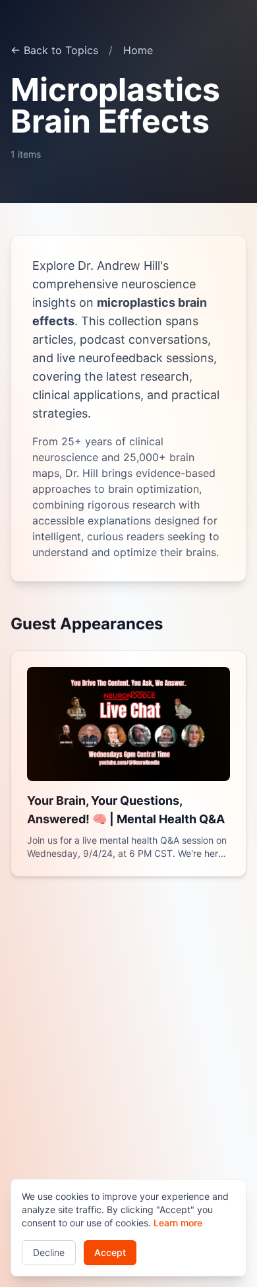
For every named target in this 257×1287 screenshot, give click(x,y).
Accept (110, 1252)
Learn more (178, 1222)
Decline (49, 1252)
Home (138, 50)
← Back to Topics (54, 50)
